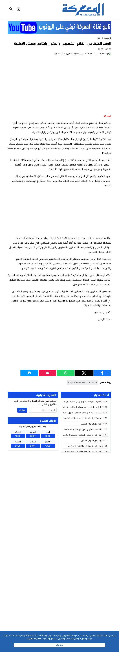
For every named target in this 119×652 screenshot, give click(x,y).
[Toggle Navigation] (109, 9)
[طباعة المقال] (29, 373)
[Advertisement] (59, 212)
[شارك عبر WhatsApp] (66, 373)
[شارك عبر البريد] (48, 373)
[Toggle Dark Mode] (19, 9)
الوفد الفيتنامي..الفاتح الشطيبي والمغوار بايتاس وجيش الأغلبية (62, 44)
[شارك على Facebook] (102, 373)
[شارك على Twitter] (84, 373)
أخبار (99, 38)
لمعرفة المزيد (34, 639)
